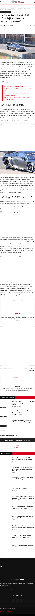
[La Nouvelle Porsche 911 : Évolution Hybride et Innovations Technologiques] (5, 423)
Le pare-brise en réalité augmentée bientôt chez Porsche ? (28, 368)
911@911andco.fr (13, 589)
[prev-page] (1, 429)
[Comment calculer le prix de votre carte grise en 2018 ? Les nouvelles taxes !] (5, 519)
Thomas (6, 25)
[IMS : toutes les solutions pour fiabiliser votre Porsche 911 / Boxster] (5, 509)
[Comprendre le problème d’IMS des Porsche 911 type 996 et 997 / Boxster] (5, 460)
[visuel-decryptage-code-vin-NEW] (17, 124)
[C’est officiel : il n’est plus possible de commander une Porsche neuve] (5, 538)
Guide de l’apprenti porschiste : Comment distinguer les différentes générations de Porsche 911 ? (23, 498)
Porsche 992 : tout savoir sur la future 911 (14, 86)
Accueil (2, 8)
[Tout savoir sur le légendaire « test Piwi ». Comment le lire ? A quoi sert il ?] (5, 490)
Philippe (14, 406)
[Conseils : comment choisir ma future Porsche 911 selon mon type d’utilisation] (5, 528)
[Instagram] (17, 600)
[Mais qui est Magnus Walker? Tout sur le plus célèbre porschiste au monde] (5, 548)
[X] (21, 600)
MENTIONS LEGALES (4, 611)
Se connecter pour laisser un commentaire (17, 440)
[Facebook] (13, 600)
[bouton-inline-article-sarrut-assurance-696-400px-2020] (17, 327)
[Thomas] (1, 26)
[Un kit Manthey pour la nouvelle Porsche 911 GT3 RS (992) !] (5, 413)
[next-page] (4, 429)
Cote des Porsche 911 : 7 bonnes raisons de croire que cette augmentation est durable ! (23, 469)
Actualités (7, 8)
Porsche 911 (13, 8)
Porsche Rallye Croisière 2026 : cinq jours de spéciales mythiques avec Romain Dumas (23, 403)
